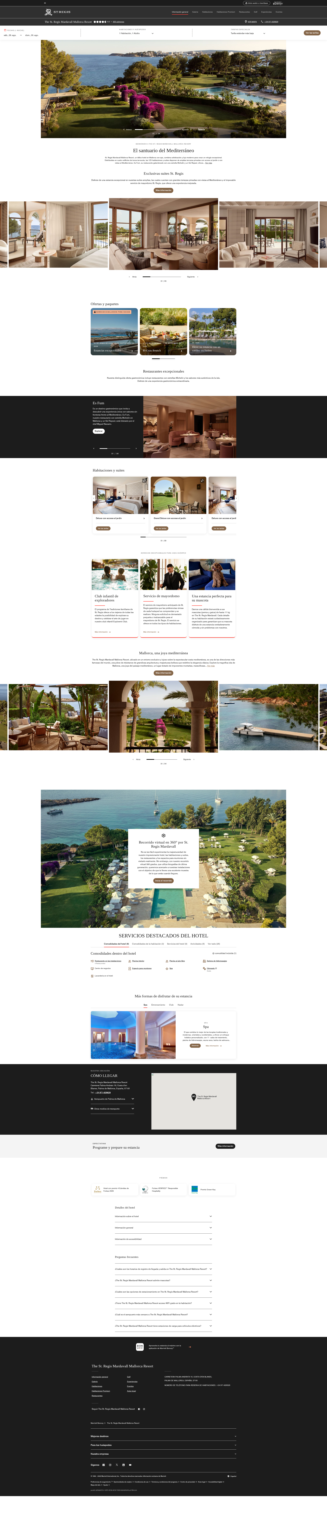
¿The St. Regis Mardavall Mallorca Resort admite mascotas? (142, 1280)
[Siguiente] (235, 331)
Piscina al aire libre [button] (177, 961)
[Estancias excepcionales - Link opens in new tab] (114, 331)
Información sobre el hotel (127, 1216)
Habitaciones (207, 12)
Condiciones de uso (142, 1482)
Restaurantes (244, 12)
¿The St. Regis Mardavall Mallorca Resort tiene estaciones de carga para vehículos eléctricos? (158, 1326)
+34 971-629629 (271, 22)
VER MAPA (252, 22)
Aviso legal (131, 1391)
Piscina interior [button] (138, 961)
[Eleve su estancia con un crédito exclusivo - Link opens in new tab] (212, 331)
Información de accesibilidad (128, 1239)
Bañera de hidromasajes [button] (217, 961)
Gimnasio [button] (211, 968)
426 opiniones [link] (118, 22)
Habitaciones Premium (226, 12)
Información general (180, 12)
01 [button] (162, 281)
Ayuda (105, 1485)
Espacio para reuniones (141, 968)
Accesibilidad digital (215, 1482)
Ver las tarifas (103, 528)
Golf (255, 12)
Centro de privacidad (187, 1482)
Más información (163, 190)
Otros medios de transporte (107, 1109)
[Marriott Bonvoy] (276, 3)
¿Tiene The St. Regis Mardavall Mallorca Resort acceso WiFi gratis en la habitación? (153, 1303)
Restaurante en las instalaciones (108, 961)
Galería (195, 12)
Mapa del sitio (96, 1485)
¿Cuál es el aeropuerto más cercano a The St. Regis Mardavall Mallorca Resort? (151, 1314)
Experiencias (266, 12)
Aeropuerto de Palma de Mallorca (109, 1099)
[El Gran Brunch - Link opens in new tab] (163, 331)
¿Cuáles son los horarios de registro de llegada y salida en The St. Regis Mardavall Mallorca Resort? (161, 1269)
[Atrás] (93, 498)
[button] (256, 3)
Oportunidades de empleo (123, 1482)
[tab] (116, 944)
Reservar (195, 1045)
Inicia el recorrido (163, 880)
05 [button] (165, 281)
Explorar (99, 431)
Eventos (279, 12)
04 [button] (117, 454)
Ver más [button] (208, 163)
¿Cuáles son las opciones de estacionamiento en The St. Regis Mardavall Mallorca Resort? (156, 1292)
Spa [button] (171, 968)
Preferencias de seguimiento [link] (101, 1482)
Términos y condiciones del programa (164, 1482)
